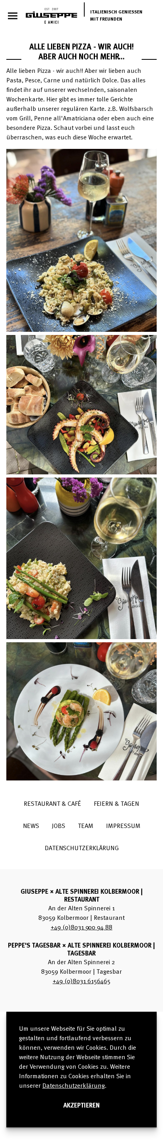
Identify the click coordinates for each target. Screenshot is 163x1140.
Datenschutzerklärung (73, 1086)
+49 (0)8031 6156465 (81, 981)
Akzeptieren (81, 1106)
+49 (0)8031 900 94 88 (81, 928)
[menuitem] (52, 804)
